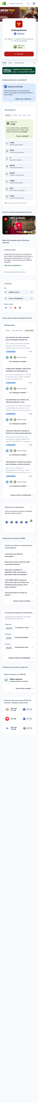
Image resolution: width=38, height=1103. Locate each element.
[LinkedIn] (20, 308)
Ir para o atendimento (16, 298)
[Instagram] (11, 308)
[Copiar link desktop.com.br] (31, 292)
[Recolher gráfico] (31, 507)
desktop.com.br (14, 292)
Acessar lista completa (23, 688)
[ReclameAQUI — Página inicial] (4, 3)
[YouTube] (15, 308)
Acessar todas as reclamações (21, 495)
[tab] (8, 115)
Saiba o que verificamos (23, 99)
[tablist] (19, 330)
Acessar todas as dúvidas (21, 601)
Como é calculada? (22, 136)
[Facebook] (6, 308)
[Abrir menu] (34, 3)
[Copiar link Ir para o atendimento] (31, 298)
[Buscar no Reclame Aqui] (28, 3)
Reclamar (20, 54)
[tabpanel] (19, 159)
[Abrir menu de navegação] (35, 63)
